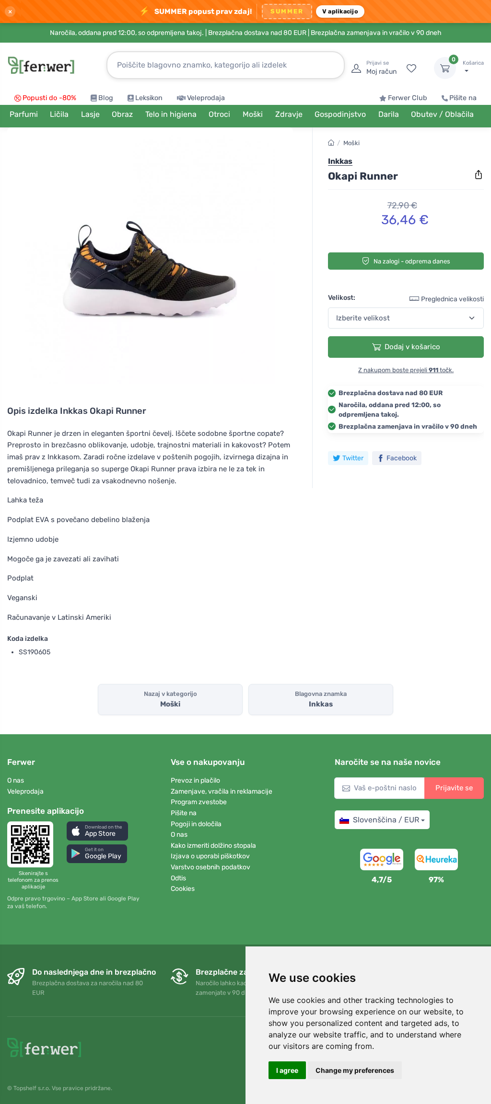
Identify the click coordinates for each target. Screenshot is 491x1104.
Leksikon (149, 98)
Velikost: (341, 298)
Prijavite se (454, 788)
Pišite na (463, 98)
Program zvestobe (199, 802)
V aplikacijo (340, 11)
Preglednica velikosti (452, 299)
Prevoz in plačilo (195, 780)
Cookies (183, 889)
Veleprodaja (206, 98)
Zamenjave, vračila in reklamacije (221, 791)
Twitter (352, 458)
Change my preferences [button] (355, 1070)
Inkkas (340, 161)
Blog (105, 98)
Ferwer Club (407, 98)
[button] (97, 830)
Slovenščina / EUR (386, 819)
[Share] (478, 175)
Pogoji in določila (196, 824)
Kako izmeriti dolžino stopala (213, 846)
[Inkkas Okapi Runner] (150, 259)
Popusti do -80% (49, 98)
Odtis (178, 878)
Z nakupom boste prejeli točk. (406, 370)
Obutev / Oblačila (442, 114)
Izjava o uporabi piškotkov (210, 856)
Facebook (401, 458)
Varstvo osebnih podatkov (210, 867)
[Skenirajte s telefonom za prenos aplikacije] (33, 844)
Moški (351, 143)
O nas (15, 780)
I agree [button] (287, 1070)
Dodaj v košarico (412, 346)
